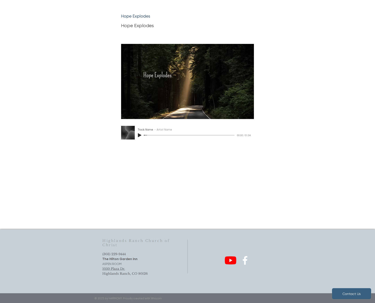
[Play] (139, 135)
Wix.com (156, 298)
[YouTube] (230, 260)
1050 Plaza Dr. (113, 269)
